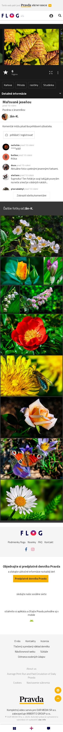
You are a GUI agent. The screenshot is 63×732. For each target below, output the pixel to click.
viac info (42, 719)
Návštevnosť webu (25, 651)
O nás (17, 641)
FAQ (40, 542)
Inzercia (45, 641)
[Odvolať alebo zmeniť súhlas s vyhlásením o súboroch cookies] (58, 690)
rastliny (34, 85)
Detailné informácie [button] (14, 93)
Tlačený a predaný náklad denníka (31, 646)
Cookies (17, 682)
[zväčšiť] (50, 72)
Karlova (8, 85)
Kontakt (49, 542)
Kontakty (31, 641)
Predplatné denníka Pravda (31, 579)
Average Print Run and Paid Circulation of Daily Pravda (31, 675)
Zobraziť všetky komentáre (31, 195)
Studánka (48, 85)
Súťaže (44, 651)
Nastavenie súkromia (38, 682)
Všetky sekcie (40, 5)
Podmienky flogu (17, 542)
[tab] (31, 92)
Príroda (21, 85)
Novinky (32, 542)
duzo (13, 165)
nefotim (15, 145)
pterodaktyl (17, 189)
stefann (15, 175)
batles (14, 155)
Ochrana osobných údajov (31, 657)
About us (31, 668)
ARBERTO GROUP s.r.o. (38, 714)
